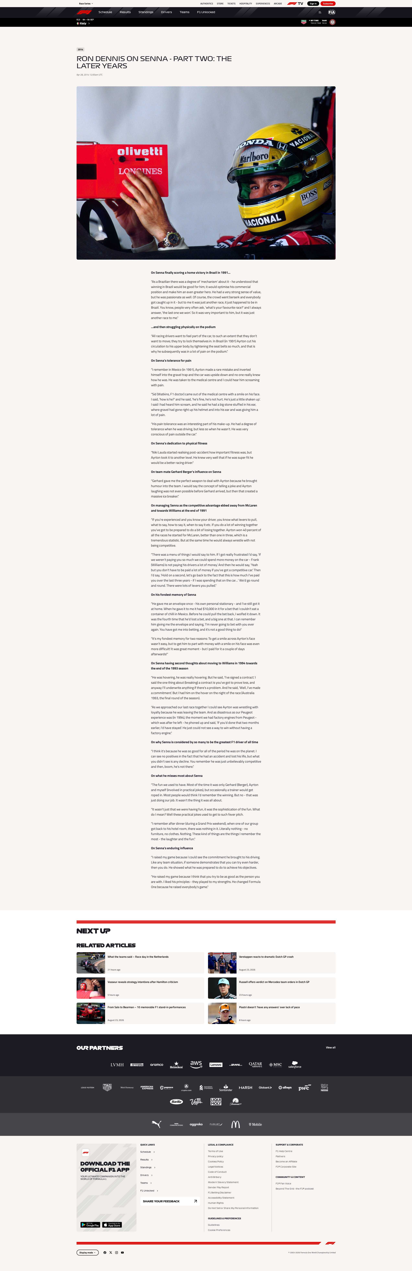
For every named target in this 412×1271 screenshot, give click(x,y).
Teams (184, 12)
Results (125, 12)
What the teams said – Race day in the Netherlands (138, 957)
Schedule (105, 12)
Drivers (166, 12)
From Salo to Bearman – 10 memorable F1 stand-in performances (147, 1007)
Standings (146, 12)
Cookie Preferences (219, 1230)
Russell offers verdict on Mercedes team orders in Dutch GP (274, 982)
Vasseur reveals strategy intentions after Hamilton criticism (143, 982)
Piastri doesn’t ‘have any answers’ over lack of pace (269, 1007)
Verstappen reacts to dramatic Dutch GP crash (266, 957)
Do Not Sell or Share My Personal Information (233, 1208)
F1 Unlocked (206, 12)
